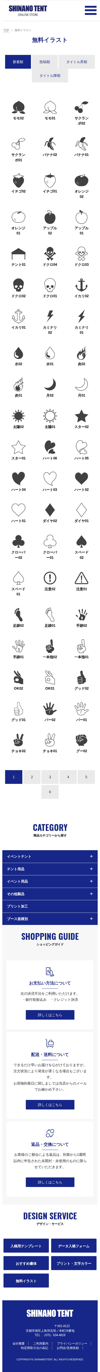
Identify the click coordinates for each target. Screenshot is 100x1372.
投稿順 (45, 62)
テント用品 (15, 869)
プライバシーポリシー (72, 1343)
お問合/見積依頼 (68, 1348)
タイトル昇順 (76, 62)
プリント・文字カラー (74, 1263)
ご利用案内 (40, 1343)
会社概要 (19, 1343)
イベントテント (19, 856)
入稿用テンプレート (26, 1246)
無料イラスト (26, 1281)
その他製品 (15, 894)
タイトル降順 (50, 76)
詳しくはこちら (50, 1015)
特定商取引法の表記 (34, 1348)
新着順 (18, 62)
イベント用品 (17, 881)
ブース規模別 (17, 919)
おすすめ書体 (26, 1263)
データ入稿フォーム (74, 1246)
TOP (6, 30)
